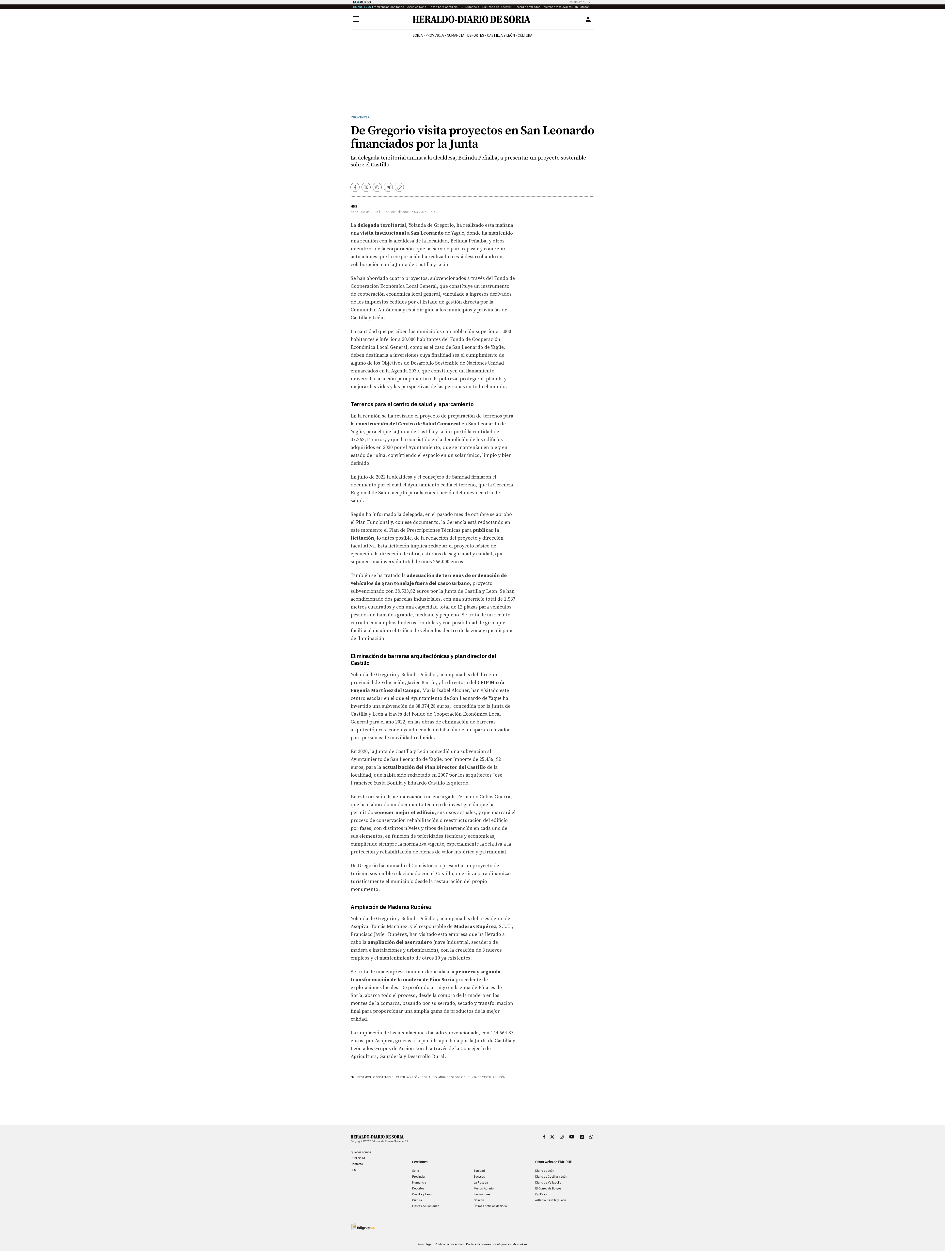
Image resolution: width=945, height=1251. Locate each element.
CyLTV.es (541, 1194)
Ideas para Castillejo (443, 7)
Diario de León (544, 1170)
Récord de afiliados (527, 7)
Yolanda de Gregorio (449, 1077)
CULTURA (525, 35)
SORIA (418, 35)
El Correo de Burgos (548, 1188)
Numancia (419, 1182)
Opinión (479, 1200)
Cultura (417, 1200)
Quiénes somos (361, 1152)
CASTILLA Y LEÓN (501, 35)
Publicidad (358, 1158)
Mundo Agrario (484, 1188)
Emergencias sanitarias (388, 7)
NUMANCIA (455, 35)
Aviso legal (425, 1244)
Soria (426, 1077)
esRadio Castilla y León (550, 1200)
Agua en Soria (416, 7)
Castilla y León (407, 1077)
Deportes (418, 1188)
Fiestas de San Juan (425, 1206)
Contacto (357, 1164)
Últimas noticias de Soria (490, 1206)
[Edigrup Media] (363, 1226)
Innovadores (482, 1194)
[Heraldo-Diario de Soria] (471, 19)
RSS (353, 1170)
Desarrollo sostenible (375, 1077)
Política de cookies (478, 1244)
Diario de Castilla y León (551, 1176)
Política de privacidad (449, 1244)
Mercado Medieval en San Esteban (567, 7)
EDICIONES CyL (578, 2)
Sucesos (479, 1176)
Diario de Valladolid (548, 1182)
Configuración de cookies (510, 1244)
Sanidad (479, 1170)
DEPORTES (475, 35)
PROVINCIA (435, 35)
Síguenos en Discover (496, 7)
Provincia (360, 117)
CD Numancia (470, 7)
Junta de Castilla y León (486, 1077)
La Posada (481, 1182)
